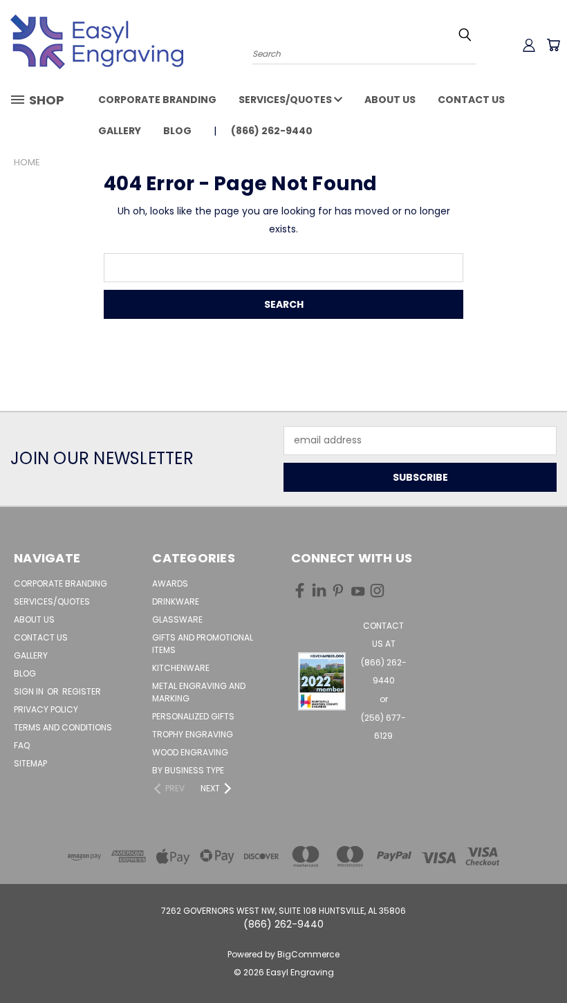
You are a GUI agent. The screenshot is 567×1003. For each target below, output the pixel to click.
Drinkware (175, 601)
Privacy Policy (46, 709)
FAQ (22, 745)
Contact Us (471, 100)
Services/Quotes (286, 100)
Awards (170, 583)
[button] (322, 681)
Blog (177, 131)
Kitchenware (181, 668)
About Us (390, 100)
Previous (546, 960)
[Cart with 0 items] (553, 45)
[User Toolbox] (529, 45)
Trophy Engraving (192, 734)
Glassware (177, 619)
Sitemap (30, 763)
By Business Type (188, 770)
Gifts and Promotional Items (202, 644)
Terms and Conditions (63, 727)
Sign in (30, 691)
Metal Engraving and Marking (198, 692)
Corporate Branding (157, 100)
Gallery (119, 131)
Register (81, 691)
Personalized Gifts (193, 716)
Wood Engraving (190, 752)
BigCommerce (308, 954)
